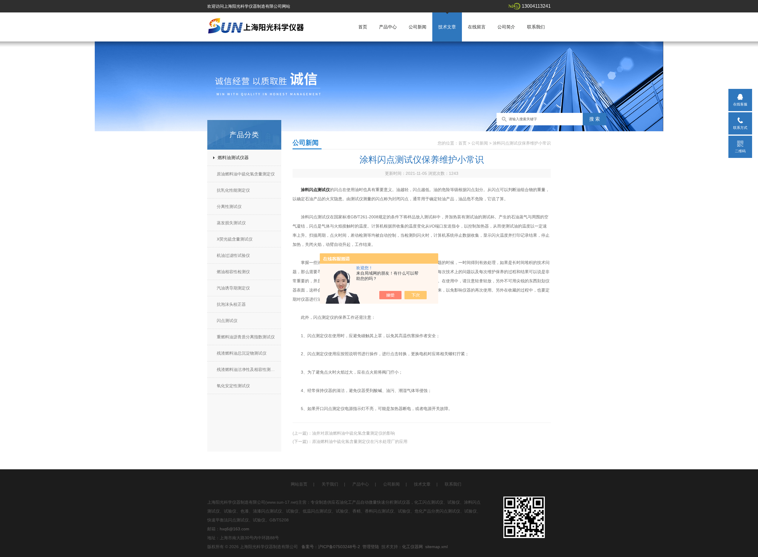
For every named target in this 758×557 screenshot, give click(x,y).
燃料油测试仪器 (233, 157)
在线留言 (477, 26)
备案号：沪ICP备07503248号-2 (330, 546)
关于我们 (330, 484)
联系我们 (536, 26)
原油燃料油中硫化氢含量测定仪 (246, 174)
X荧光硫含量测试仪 (235, 239)
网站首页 (299, 484)
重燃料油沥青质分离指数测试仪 (246, 336)
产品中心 (388, 26)
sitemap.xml (436, 546)
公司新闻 (417, 26)
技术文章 (447, 26)
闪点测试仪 (227, 320)
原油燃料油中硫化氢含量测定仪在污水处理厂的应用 (359, 441)
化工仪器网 (412, 546)
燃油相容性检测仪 (233, 271)
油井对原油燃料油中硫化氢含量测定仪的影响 (353, 433)
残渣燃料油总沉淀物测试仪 (241, 353)
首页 (362, 26)
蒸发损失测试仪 (231, 222)
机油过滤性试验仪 (233, 255)
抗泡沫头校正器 (231, 304)
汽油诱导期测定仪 (233, 288)
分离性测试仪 (229, 206)
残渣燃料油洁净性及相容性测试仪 (248, 369)
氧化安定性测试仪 (233, 385)
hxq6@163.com (234, 528)
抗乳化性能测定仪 (233, 190)
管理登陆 (370, 546)
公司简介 (506, 26)
